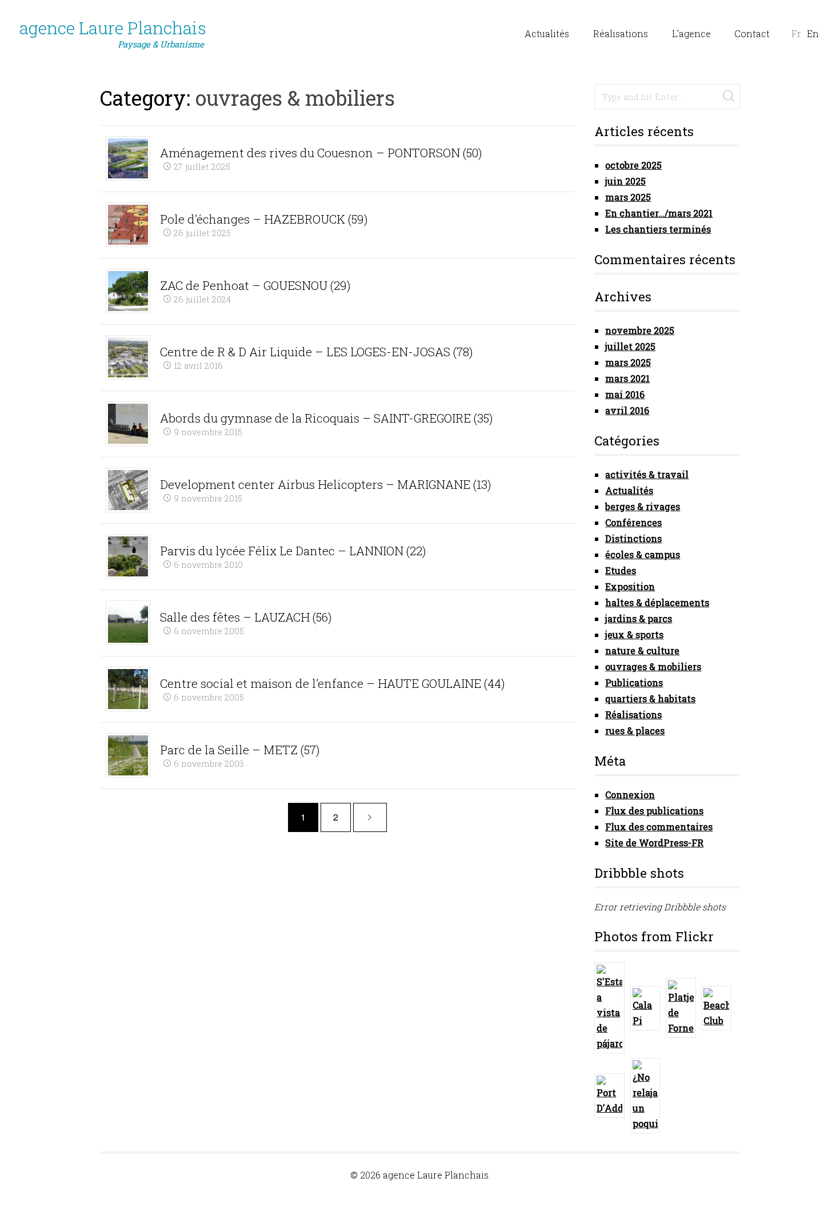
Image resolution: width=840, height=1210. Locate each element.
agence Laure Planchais (112, 33)
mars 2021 (627, 378)
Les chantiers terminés (658, 229)
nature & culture (642, 650)
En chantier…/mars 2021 (659, 213)
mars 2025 (628, 197)
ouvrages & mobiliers (653, 666)
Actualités (547, 33)
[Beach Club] (716, 1008)
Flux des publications (654, 811)
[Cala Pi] (645, 1008)
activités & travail (647, 474)
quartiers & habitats (650, 698)
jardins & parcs (638, 618)
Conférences (633, 522)
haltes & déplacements (657, 602)
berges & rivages (642, 506)
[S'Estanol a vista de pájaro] (609, 1007)
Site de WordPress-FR (654, 843)
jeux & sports (634, 634)
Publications (634, 682)
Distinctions (633, 538)
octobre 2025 (633, 165)
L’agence (691, 33)
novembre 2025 (639, 330)
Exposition (630, 586)
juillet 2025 (630, 346)
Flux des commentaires (659, 827)
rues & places (635, 731)
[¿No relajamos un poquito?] (645, 1095)
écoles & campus (642, 554)
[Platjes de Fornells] (681, 1008)
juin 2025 (625, 181)
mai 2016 (625, 394)
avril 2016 (627, 410)
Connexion (630, 795)
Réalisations (620, 33)
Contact (752, 33)
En (813, 33)
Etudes (620, 570)
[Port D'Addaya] (609, 1095)
